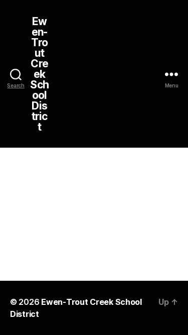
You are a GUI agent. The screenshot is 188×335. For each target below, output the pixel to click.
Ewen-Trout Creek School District (39, 74)
